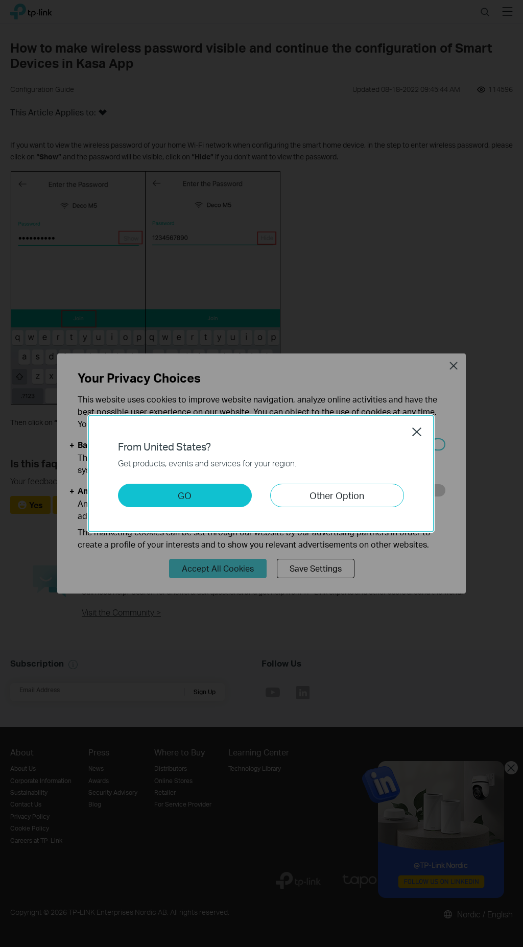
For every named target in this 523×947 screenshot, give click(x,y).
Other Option (337, 495)
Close (417, 432)
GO (185, 495)
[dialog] (261, 473)
